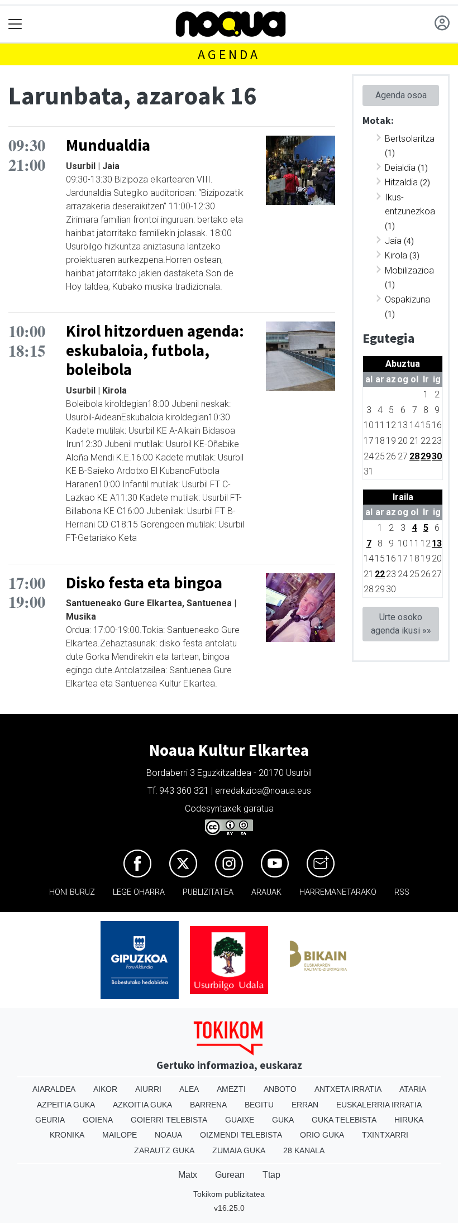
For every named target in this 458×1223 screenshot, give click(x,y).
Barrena (208, 1104)
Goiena (98, 1119)
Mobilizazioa (409, 270)
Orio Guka (322, 1134)
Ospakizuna (407, 299)
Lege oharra (139, 892)
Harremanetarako (337, 892)
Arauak (266, 892)
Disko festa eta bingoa (144, 583)
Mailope (119, 1134)
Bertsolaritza (410, 138)
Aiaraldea (53, 1089)
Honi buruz (72, 892)
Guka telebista (344, 1119)
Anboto (280, 1089)
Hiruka (408, 1119)
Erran (305, 1104)
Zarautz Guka (164, 1150)
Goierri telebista (169, 1119)
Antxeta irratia (347, 1089)
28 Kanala (304, 1150)
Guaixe (239, 1119)
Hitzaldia (401, 182)
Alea (189, 1089)
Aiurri (148, 1089)
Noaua (168, 1134)
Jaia (393, 241)
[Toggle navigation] (15, 24)
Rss (401, 892)
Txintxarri (385, 1134)
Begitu (259, 1104)
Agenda (229, 54)
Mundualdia (108, 145)
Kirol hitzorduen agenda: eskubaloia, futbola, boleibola (155, 350)
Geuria (50, 1119)
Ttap (271, 1174)
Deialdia (400, 167)
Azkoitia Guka (142, 1104)
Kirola (396, 255)
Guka (283, 1119)
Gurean (230, 1174)
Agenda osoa (401, 95)
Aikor (105, 1089)
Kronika (67, 1134)
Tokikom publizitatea (229, 1194)
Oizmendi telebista (241, 1134)
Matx (187, 1174)
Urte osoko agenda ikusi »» (401, 624)
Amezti (231, 1089)
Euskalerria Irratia (379, 1104)
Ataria (412, 1089)
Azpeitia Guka (66, 1104)
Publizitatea (208, 892)
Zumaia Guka (238, 1150)
